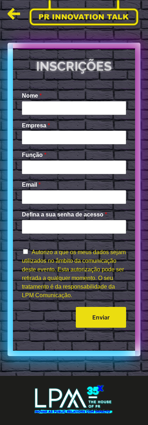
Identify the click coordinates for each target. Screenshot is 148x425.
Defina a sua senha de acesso (64, 214)
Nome (32, 96)
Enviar (101, 317)
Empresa (36, 125)
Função (34, 155)
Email (31, 185)
